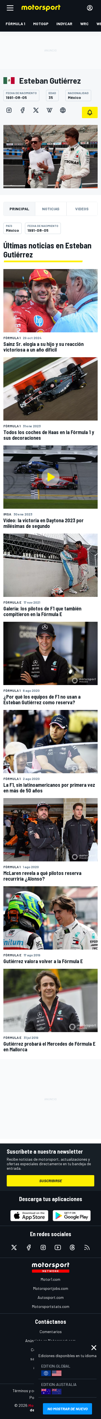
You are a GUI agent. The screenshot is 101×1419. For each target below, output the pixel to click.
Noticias (50, 208)
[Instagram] (9, 110)
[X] (36, 110)
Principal (19, 208)
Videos (82, 208)
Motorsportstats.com (50, 1306)
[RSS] (87, 1247)
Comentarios (51, 1331)
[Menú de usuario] (89, 8)
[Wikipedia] (49, 110)
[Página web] (62, 110)
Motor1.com (50, 1279)
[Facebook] (22, 110)
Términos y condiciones (32, 1390)
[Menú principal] (10, 7)
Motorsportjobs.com (50, 1288)
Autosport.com (51, 1297)
